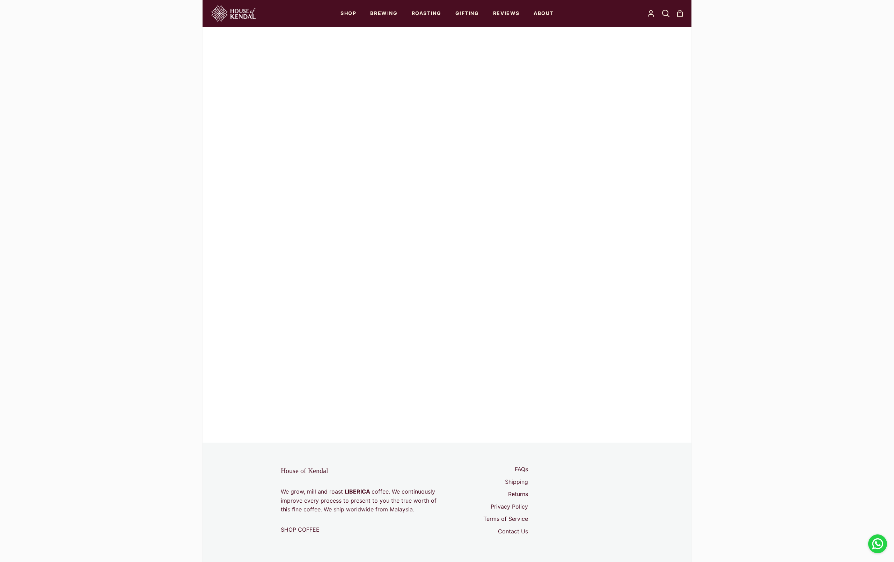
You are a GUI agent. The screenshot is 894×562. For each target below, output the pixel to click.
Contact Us (513, 531)
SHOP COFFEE (300, 529)
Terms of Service (505, 518)
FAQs (521, 469)
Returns (518, 493)
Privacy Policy (509, 506)
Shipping (516, 481)
